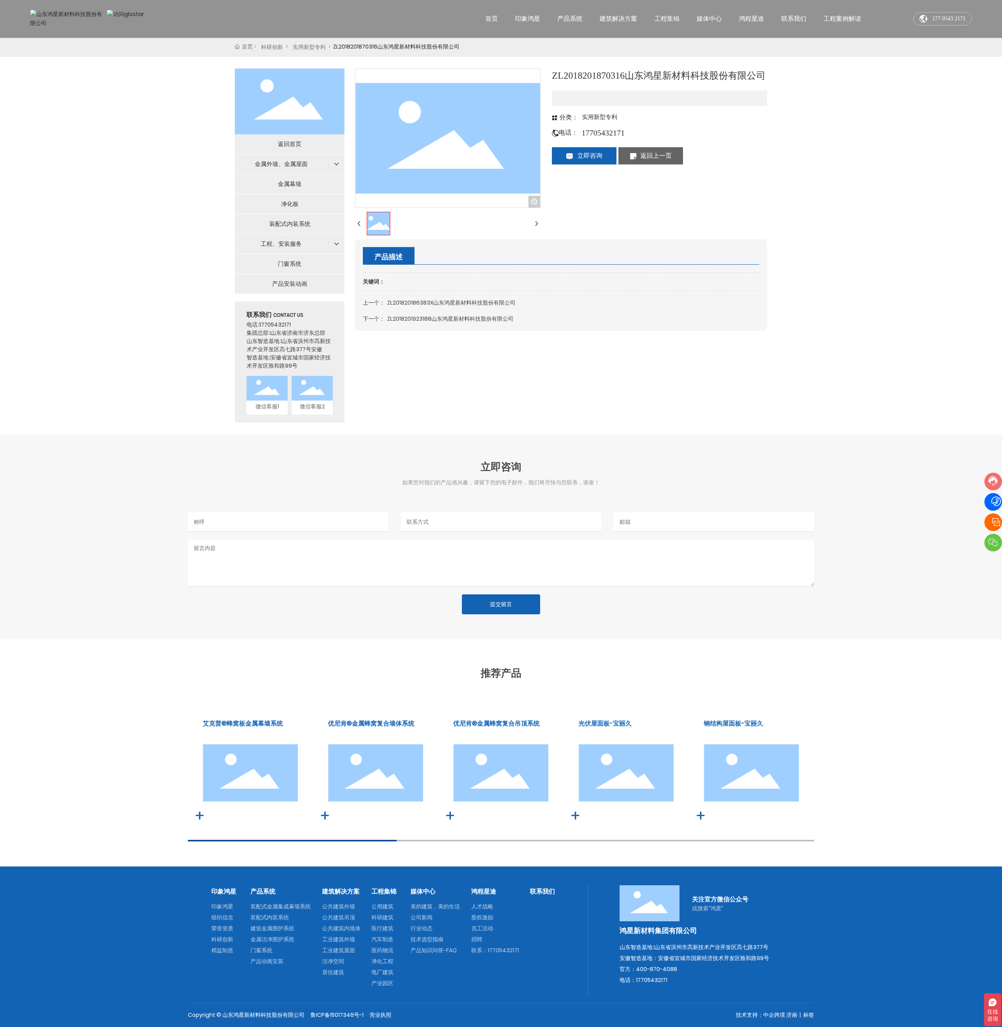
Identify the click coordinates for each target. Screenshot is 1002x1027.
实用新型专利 (309, 47)
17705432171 (275, 324)
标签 (808, 1015)
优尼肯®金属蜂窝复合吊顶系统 (496, 723)
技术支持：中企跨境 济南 (766, 1015)
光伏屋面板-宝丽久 (605, 723)
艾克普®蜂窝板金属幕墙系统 (243, 723)
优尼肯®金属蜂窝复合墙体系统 (371, 723)
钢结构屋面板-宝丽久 (733, 723)
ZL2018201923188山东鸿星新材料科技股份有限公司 (450, 319)
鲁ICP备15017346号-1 (337, 1015)
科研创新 (272, 47)
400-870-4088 (656, 969)
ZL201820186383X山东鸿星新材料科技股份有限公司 (451, 303)
